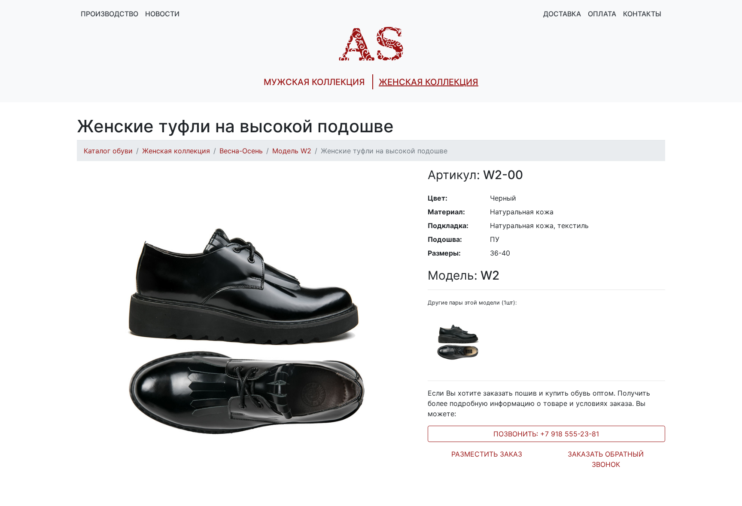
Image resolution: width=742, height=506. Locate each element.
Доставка (562, 13)
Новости (162, 13)
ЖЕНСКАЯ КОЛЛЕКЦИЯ (428, 82)
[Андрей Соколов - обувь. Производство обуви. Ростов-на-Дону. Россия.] (371, 43)
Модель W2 (291, 150)
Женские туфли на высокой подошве (384, 150)
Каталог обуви (108, 150)
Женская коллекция (176, 150)
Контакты (642, 13)
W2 (463, 275)
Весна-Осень (241, 150)
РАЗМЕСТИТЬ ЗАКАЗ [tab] (486, 454)
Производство (109, 13)
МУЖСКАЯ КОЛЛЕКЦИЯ (314, 82)
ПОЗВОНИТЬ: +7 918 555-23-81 (546, 434)
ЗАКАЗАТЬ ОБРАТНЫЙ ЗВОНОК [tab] (606, 459)
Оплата (602, 13)
